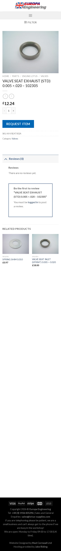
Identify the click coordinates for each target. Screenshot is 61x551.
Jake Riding (41, 546)
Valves (44, 76)
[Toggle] (5, 158)
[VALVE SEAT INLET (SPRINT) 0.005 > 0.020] (45, 244)
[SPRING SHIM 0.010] (15, 244)
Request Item (18, 124)
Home (5, 76)
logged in (33, 202)
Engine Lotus (30, 76)
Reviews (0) (16, 158)
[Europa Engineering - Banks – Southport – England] (30, 6)
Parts (15, 76)
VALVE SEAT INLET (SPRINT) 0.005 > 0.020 (44, 261)
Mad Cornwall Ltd (42, 543)
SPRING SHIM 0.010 (12, 259)
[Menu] (30, 15)
